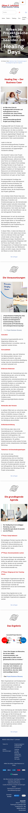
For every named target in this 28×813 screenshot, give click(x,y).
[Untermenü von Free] (20, 18)
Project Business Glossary (14, 330)
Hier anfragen (14, 256)
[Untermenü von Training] (16, 18)
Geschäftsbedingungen (14, 790)
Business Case (13, 61)
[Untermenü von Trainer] (10, 18)
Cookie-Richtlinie (7, 784)
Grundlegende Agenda (11, 62)
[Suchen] (19, 12)
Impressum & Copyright (13, 788)
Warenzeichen (10, 779)
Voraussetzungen (22, 61)
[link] (25, 12)
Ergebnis (20, 62)
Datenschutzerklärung (14, 783)
